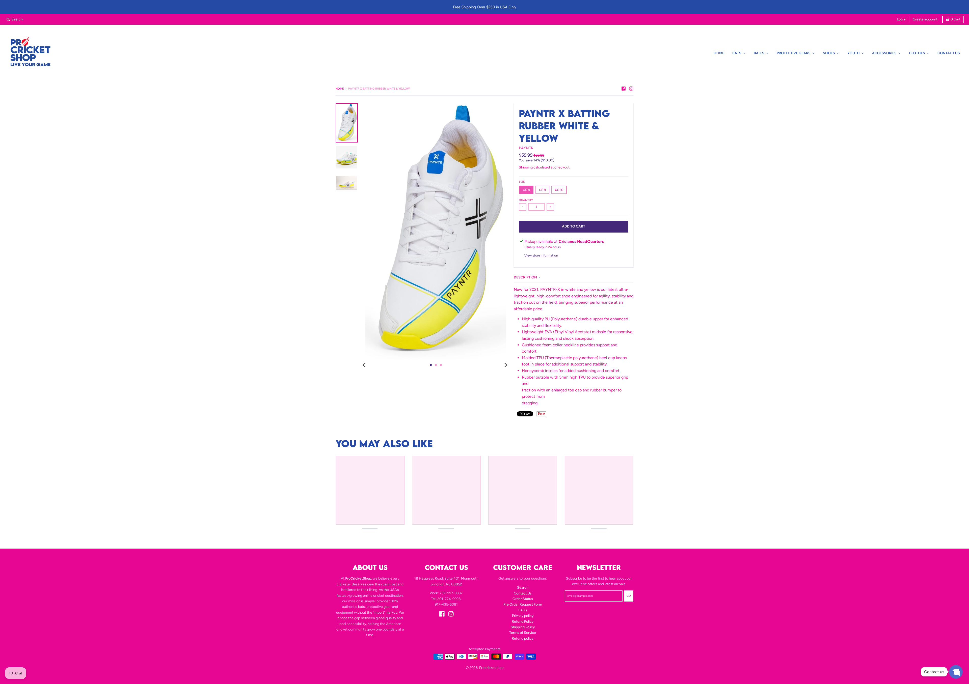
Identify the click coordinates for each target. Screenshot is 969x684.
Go (629, 595)
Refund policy (522, 638)
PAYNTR (526, 148)
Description (525, 277)
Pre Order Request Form (522, 604)
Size (522, 181)
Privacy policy (522, 616)
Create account (925, 19)
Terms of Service (522, 633)
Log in (901, 19)
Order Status (523, 599)
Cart (955, 19)
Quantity (526, 200)
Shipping (526, 167)
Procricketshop (491, 668)
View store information (541, 255)
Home (340, 88)
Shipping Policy (523, 627)
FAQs (522, 610)
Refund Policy (522, 621)
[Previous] (364, 364)
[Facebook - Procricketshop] (623, 88)
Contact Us (523, 593)
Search (522, 587)
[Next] (505, 364)
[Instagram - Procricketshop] (631, 88)
